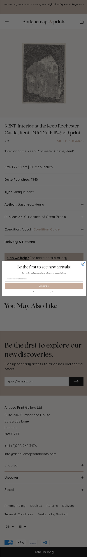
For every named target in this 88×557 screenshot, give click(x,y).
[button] (44, 267)
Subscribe (44, 286)
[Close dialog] (83, 264)
